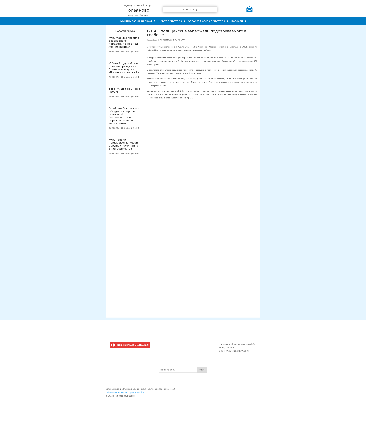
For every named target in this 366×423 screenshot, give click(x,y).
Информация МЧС (130, 51)
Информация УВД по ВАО (172, 39)
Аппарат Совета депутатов (206, 21)
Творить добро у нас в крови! (124, 90)
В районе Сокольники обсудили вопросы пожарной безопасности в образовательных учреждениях (124, 116)
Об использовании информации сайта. (125, 392)
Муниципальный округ (136, 21)
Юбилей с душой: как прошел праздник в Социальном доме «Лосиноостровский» (124, 68)
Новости (237, 21)
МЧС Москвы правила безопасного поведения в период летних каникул (124, 42)
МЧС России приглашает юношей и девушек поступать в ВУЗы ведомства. (125, 144)
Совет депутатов (170, 21)
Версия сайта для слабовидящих (132, 344)
